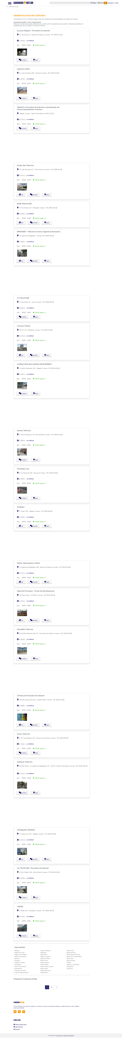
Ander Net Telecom (25, 165)
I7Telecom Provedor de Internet (31, 696)
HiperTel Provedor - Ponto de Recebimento (36, 591)
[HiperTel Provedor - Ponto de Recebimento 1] (22, 615)
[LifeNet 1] (22, 931)
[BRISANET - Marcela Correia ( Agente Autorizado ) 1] (22, 256)
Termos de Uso (59, 1035)
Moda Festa (44, 960)
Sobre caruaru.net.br (20, 1024)
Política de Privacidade (69, 1035)
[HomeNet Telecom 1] (22, 654)
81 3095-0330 (23, 214)
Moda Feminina (45, 958)
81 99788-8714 (23, 878)
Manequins (44, 954)
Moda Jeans (44, 968)
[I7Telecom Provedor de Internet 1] (22, 720)
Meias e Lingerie (46, 956)
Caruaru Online (24, 326)
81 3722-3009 (23, 119)
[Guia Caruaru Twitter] (20, 1011)
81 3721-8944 (23, 573)
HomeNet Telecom (25, 629)
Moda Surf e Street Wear (74, 956)
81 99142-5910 (23, 601)
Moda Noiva (44, 972)
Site (22, 194)
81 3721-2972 (23, 175)
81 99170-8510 (23, 374)
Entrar (94, 3)
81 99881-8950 (23, 706)
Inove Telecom (23, 734)
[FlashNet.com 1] (22, 493)
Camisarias (17, 964)
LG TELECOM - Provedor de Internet (33, 868)
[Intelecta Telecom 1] (22, 788)
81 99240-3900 (23, 79)
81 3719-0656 (23, 336)
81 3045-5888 (23, 41)
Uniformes (70, 968)
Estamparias (18, 968)
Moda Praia (70, 950)
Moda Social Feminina (73, 954)
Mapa (36, 60)
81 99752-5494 (23, 916)
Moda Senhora (71, 952)
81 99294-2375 (23, 517)
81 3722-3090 (23, 773)
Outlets (69, 962)
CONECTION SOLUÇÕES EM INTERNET (34, 364)
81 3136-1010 (23, 744)
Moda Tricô (70, 958)
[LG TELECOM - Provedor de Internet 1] (22, 893)
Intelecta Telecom (25, 762)
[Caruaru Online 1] (22, 350)
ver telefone (30, 40)
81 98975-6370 (23, 440)
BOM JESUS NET (25, 204)
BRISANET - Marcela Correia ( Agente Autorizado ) (39, 232)
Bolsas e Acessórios (20, 956)
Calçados (17, 960)
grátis (116, 3)
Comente (22, 60)
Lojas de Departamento (21, 972)
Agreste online (23, 69)
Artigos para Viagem (20, 954)
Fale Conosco (19, 1027)
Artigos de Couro (19, 952)
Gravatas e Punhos (20, 970)
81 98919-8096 (23, 308)
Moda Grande (45, 962)
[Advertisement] (52, 148)
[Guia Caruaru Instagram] (24, 1011)
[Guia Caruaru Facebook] (16, 1011)
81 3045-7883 (23, 479)
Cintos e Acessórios (20, 966)
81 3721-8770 (23, 840)
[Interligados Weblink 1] (22, 854)
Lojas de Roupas (46, 950)
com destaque (109, 3)
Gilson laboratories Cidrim (28, 563)
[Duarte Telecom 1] (22, 455)
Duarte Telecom (24, 430)
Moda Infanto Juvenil (47, 966)
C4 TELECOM (23, 298)
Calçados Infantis (19, 962)
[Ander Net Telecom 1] (22, 190)
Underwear (70, 966)
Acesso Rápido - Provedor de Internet (33, 31)
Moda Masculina (45, 970)
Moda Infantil (44, 964)
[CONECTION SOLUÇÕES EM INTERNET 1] (22, 389)
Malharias (43, 952)
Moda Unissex (71, 960)
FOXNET (21, 507)
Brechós (16, 958)
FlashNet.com (23, 469)
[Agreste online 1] (22, 93)
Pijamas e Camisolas (73, 964)
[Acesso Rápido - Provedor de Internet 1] (22, 55)
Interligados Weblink (26, 830)
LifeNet (20, 906)
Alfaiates (17, 950)
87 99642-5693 (23, 242)
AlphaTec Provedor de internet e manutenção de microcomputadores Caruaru (38, 108)
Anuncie (17, 1029)
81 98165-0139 (23, 639)
